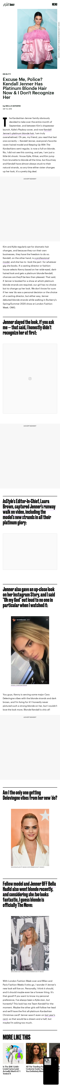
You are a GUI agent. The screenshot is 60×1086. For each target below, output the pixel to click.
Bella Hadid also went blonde (29, 886)
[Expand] (46, 1059)
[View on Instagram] (30, 378)
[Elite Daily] (9, 4)
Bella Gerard (13, 106)
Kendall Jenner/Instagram (19, 685)
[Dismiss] (55, 1059)
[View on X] (30, 551)
